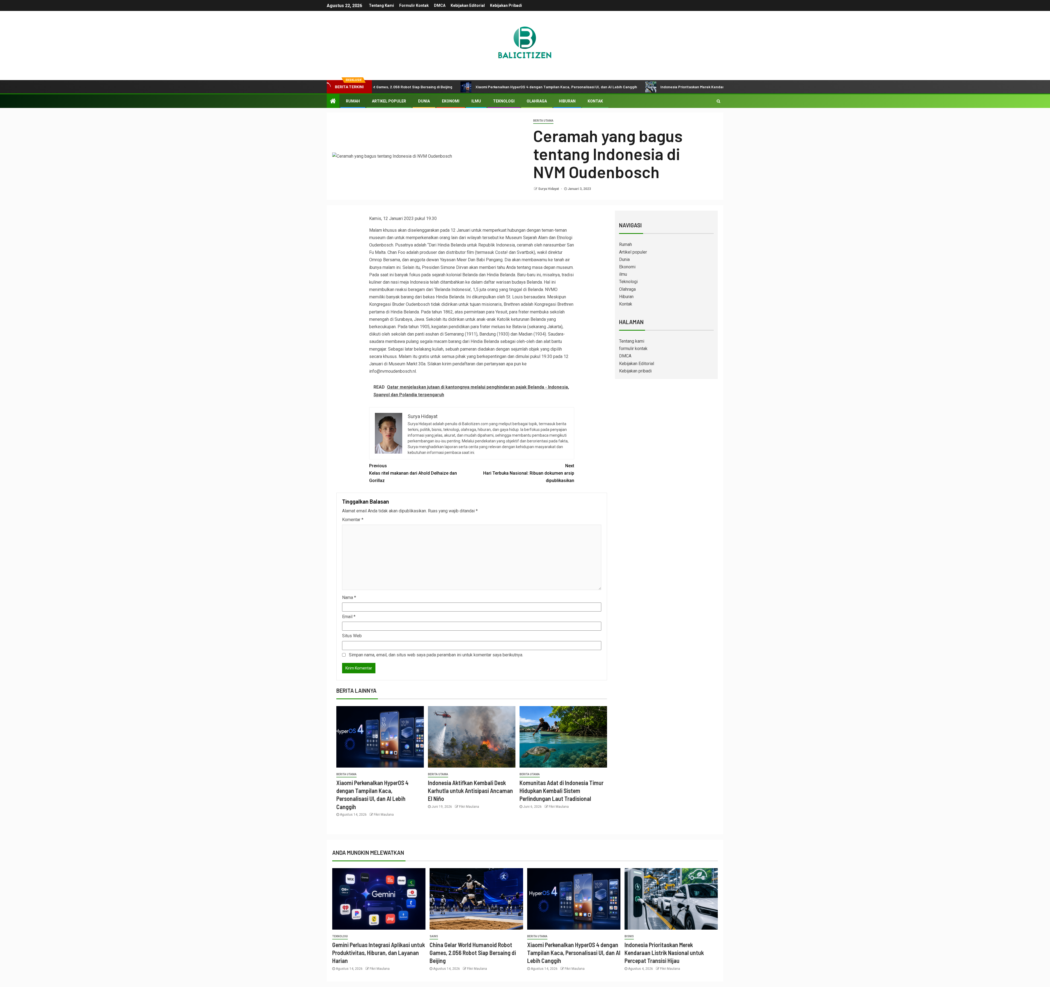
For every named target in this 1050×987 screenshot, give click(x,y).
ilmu (476, 101)
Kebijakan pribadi (506, 5)
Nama (349, 597)
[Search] (718, 101)
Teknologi (504, 101)
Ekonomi (450, 101)
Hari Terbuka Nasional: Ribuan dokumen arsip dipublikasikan (528, 473)
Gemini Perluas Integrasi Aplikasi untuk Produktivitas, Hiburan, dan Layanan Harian (378, 952)
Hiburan (567, 101)
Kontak (595, 101)
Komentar (352, 519)
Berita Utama (543, 120)
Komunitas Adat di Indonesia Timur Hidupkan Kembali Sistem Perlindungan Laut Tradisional (561, 790)
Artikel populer (389, 101)
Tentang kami (381, 5)
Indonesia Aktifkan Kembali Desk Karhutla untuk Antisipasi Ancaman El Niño (470, 790)
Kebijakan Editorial (468, 5)
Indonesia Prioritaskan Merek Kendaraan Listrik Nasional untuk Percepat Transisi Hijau (679, 86)
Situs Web (352, 635)
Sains (434, 936)
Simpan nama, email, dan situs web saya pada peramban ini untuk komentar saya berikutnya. (436, 654)
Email (348, 616)
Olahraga (537, 101)
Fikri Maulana (384, 814)
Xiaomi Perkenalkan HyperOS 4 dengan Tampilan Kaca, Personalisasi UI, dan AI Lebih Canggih (500, 86)
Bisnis (629, 936)
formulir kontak (414, 5)
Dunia (424, 101)
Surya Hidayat (549, 189)
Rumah (353, 101)
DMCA (439, 5)
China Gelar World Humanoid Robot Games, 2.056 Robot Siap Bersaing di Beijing (473, 952)
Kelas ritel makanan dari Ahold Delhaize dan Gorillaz (413, 473)
